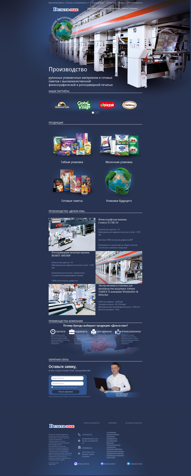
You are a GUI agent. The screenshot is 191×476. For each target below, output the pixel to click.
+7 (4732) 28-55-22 (97, 3)
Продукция (92, 8)
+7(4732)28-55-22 (87, 434)
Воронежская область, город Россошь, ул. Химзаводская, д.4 (90, 441)
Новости (125, 8)
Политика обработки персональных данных (115, 450)
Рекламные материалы (115, 455)
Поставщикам (112, 441)
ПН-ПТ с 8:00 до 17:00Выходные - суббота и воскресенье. (88, 454)
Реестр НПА (111, 457)
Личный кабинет (113, 434)
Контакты (133, 8)
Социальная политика (115, 453)
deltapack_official (83, 464)
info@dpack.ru (87, 448)
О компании (115, 8)
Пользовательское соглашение (113, 446)
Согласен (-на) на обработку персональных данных (65, 387)
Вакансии (110, 443)
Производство (103, 8)
